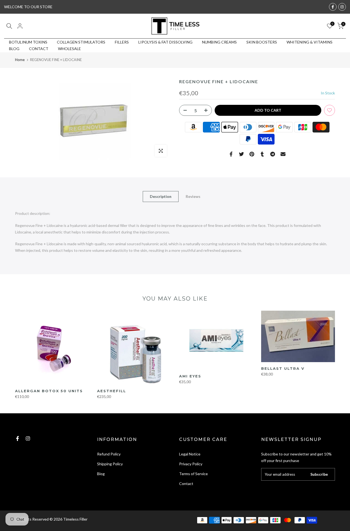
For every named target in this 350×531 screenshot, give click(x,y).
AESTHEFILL (111, 391)
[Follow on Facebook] (333, 7)
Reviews (193, 196)
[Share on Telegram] (272, 154)
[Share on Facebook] (231, 154)
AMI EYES (190, 376)
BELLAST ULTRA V (283, 368)
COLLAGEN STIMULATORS (81, 42)
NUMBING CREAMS (219, 42)
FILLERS (122, 42)
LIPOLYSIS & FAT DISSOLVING (165, 42)
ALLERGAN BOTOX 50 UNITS (49, 391)
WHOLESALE (69, 48)
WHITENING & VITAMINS (309, 42)
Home (20, 59)
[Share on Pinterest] (251, 154)
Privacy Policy (190, 463)
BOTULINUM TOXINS (28, 42)
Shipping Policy (110, 463)
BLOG (14, 48)
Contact (186, 483)
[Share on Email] (283, 154)
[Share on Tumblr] (262, 154)
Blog (101, 473)
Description (160, 196)
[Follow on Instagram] (342, 7)
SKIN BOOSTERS (261, 42)
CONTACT (38, 48)
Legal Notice (189, 454)
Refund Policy (109, 454)
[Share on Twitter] (241, 154)
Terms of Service (193, 473)
